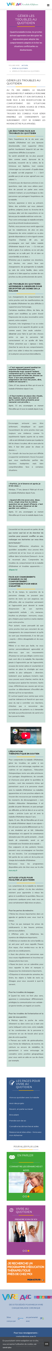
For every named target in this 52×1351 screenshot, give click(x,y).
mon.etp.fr (13, 870)
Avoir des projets (16, 1103)
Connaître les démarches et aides (24, 1126)
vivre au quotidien (20, 68)
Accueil (25, 65)
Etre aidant (14, 1115)
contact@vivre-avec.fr (26, 1336)
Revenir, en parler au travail (21, 1109)
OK (46, 1344)
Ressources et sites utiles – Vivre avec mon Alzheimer (25, 1133)
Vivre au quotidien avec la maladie (24, 1097)
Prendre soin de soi (17, 1121)
